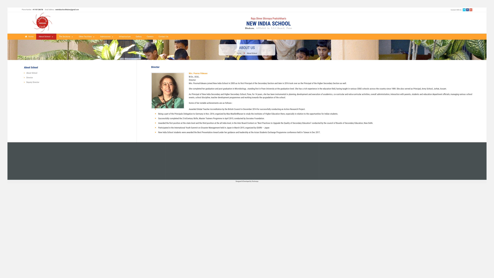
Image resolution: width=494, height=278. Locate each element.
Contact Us (163, 36)
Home (31, 36)
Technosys (255, 181)
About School (44, 36)
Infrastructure (125, 36)
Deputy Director (32, 82)
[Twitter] (464, 9)
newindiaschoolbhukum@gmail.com (67, 10)
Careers (150, 36)
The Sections (64, 36)
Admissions (105, 36)
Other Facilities (85, 36)
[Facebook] (467, 9)
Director (29, 77)
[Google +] (470, 9)
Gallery (139, 36)
